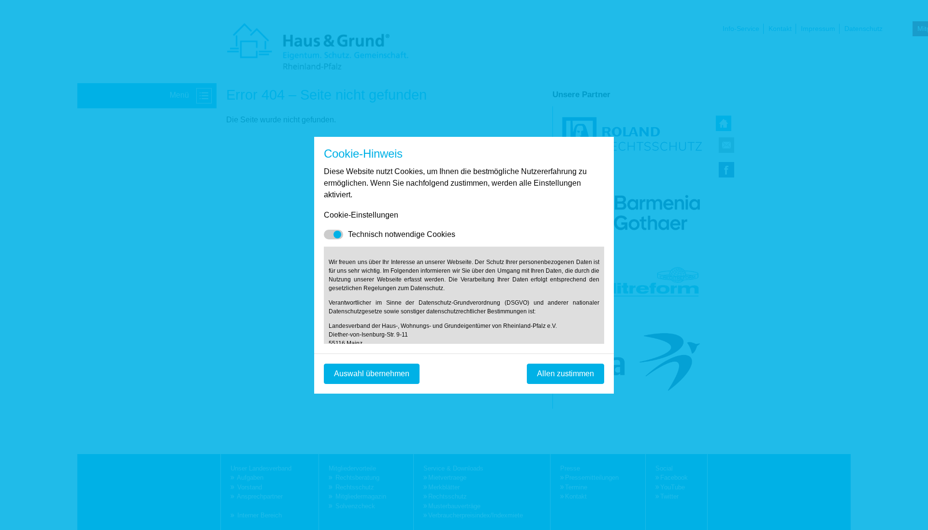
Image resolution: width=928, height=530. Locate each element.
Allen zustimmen (565, 373)
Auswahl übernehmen (371, 373)
